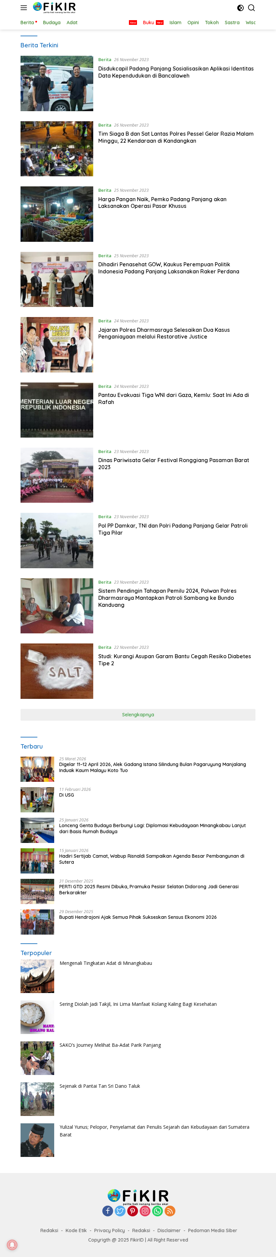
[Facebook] (107, 1211)
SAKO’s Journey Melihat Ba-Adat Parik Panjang (110, 1045)
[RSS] (170, 1211)
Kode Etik (76, 1230)
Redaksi (49, 1230)
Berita (104, 59)
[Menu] (25, 7)
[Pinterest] (132, 1211)
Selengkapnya (138, 715)
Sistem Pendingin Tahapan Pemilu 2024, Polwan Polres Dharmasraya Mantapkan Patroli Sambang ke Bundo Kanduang (167, 597)
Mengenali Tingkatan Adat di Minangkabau (106, 963)
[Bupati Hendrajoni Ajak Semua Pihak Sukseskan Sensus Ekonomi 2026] (37, 922)
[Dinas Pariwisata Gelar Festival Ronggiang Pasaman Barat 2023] (57, 475)
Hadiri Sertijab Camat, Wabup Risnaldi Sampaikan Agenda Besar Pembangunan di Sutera (151, 859)
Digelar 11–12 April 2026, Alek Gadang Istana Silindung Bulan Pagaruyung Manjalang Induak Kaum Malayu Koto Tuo (152, 767)
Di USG (66, 795)
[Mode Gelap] (240, 7)
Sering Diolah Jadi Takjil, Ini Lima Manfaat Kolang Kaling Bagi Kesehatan (138, 1004)
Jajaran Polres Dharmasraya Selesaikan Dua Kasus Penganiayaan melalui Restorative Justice (164, 333)
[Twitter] (120, 1211)
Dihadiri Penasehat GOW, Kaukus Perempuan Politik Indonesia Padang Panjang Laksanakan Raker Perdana (168, 268)
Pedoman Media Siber (212, 1230)
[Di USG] (37, 799)
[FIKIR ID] (53, 7)
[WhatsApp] (157, 1211)
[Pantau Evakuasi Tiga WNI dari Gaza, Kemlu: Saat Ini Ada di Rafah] (57, 410)
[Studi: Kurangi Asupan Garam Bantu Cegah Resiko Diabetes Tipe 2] (57, 671)
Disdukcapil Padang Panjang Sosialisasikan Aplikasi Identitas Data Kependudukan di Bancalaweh (176, 72)
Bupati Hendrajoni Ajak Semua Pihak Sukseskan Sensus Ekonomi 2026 (138, 917)
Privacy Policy (109, 1230)
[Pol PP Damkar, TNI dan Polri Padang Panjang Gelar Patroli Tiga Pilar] (57, 540)
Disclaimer (169, 1230)
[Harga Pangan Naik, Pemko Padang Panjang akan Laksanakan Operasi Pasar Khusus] (57, 213)
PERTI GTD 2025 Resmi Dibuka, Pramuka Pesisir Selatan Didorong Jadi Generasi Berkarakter (149, 890)
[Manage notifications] (12, 1245)
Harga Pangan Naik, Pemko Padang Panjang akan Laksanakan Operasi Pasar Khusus (162, 203)
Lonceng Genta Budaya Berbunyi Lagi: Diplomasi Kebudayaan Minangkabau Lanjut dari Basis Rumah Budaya (152, 828)
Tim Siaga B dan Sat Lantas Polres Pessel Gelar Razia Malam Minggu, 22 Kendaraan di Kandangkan (176, 137)
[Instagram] (145, 1211)
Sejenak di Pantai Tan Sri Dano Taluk (100, 1086)
